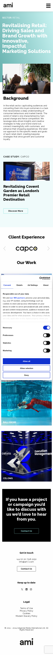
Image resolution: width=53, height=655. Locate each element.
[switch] (46, 335)
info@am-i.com (26, 562)
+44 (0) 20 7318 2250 (26, 559)
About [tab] (46, 285)
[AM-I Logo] (8, 5)
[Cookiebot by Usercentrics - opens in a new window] (39, 278)
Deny (26, 375)
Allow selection (26, 368)
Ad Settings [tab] (33, 285)
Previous (4, 248)
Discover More (15, 211)
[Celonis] (26, 456)
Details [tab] (20, 285)
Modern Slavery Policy (26, 616)
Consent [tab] (7, 285)
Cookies (26, 613)
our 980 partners (17, 298)
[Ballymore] (26, 396)
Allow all (26, 361)
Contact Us (26, 531)
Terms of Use (26, 608)
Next (48, 248)
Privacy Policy (26, 611)
